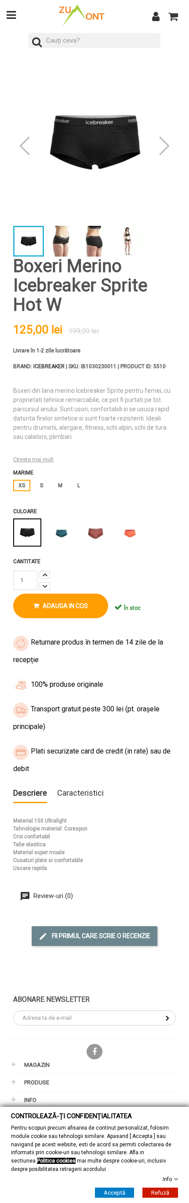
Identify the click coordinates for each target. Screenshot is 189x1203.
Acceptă (114, 1192)
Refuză (160, 1192)
